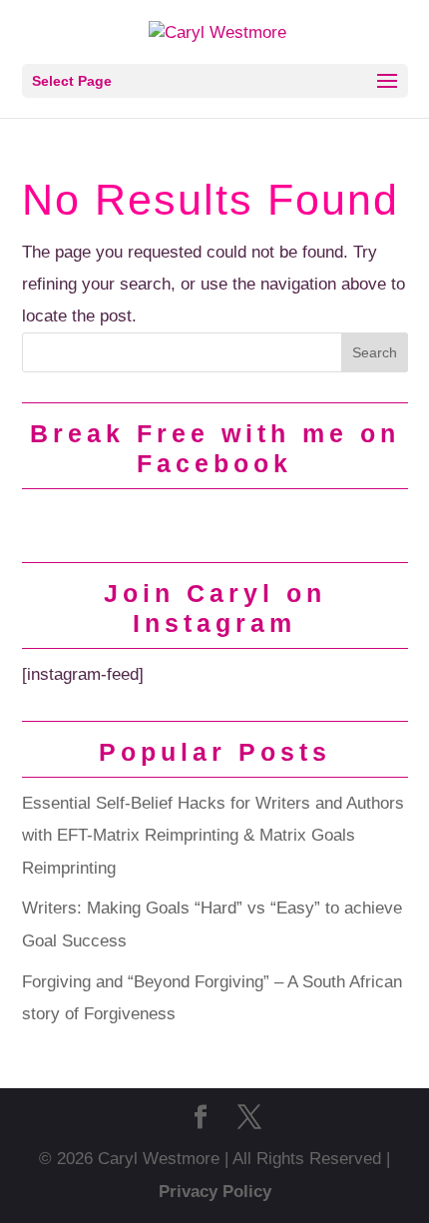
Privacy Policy (215, 1191)
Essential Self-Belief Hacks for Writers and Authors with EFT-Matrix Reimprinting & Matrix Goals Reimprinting (213, 836)
